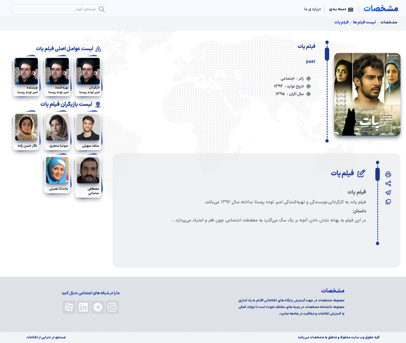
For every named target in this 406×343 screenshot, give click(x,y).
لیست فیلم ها (364, 22)
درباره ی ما (312, 9)
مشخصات (388, 22)
